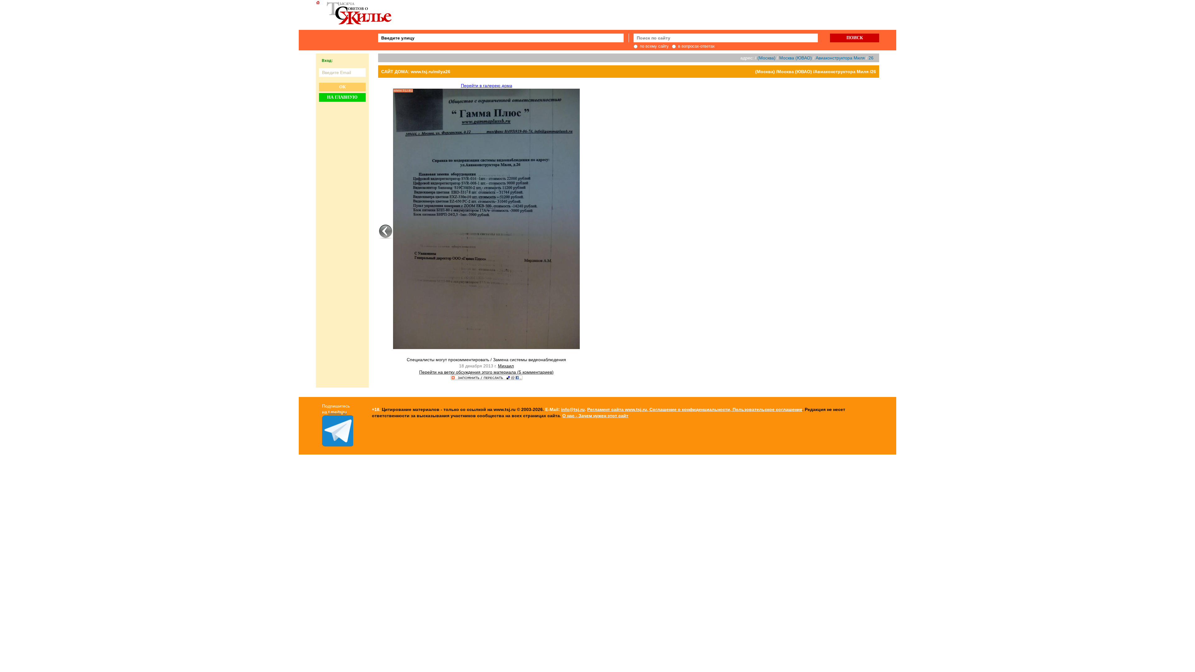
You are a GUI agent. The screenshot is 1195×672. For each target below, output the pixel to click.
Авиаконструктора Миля (840, 57)
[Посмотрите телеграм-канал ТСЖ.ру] (337, 444)
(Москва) (766, 57)
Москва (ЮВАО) (795, 57)
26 (871, 57)
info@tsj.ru (573, 409)
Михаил (506, 365)
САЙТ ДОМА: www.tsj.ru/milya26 (415, 71)
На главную (342, 97)
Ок (342, 87)
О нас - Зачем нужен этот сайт (595, 415)
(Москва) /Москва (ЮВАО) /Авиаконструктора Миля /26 (815, 71)
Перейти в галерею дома (486, 85)
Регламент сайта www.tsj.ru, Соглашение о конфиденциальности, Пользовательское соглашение (694, 409)
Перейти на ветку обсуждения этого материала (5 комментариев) (486, 372)
